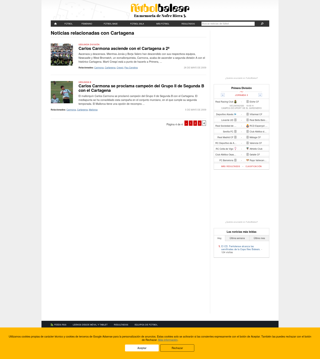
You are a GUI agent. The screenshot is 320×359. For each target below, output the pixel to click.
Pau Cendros (131, 67)
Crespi (120, 67)
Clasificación (254, 166)
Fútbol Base (111, 23)
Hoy (219, 238)
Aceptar (141, 348)
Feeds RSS (60, 324)
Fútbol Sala (137, 23)
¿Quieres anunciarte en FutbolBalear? (241, 78)
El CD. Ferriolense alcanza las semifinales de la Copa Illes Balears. (241, 247)
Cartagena (110, 67)
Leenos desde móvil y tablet (90, 324)
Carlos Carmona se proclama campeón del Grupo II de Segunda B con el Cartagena (141, 88)
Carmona (99, 67)
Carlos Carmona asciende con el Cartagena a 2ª (124, 48)
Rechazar (177, 348)
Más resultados (230, 166)
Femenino (86, 23)
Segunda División (89, 44)
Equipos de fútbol (146, 324)
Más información (168, 340)
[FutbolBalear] (55, 23)
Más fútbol (162, 23)
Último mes (259, 238)
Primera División (241, 88)
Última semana (237, 238)
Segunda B (85, 81)
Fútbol (68, 23)
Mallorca (93, 109)
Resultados (188, 23)
